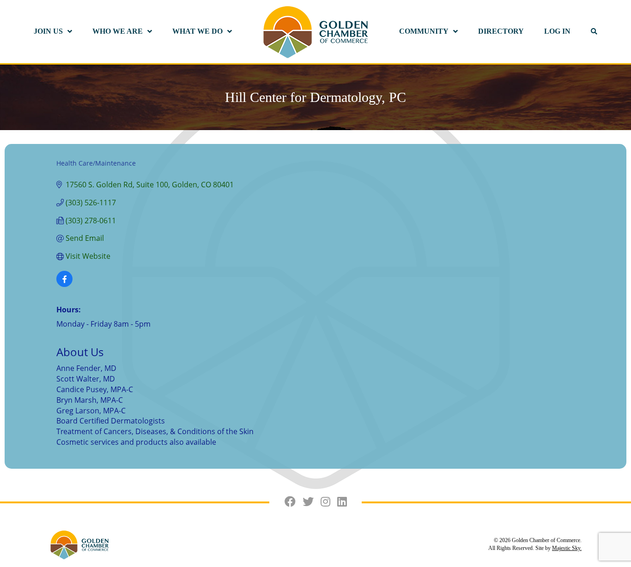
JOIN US (48, 31)
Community (424, 31)
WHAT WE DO (197, 31)
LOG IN (557, 31)
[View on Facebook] (64, 284)
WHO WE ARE (117, 31)
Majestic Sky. (567, 548)
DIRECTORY (501, 31)
